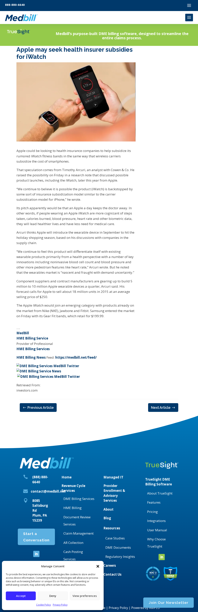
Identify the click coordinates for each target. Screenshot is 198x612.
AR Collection (73, 542)
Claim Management (78, 533)
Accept (21, 596)
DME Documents (118, 547)
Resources (111, 528)
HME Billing (72, 508)
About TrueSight (159, 493)
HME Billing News (31, 357)
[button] (98, 566)
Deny (52, 596)
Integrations (156, 521)
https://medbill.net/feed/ (76, 357)
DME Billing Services (78, 498)
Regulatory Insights (120, 556)
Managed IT (113, 477)
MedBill (22, 333)
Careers (109, 565)
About (108, 509)
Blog (107, 518)
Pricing (152, 511)
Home (66, 477)
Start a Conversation (36, 536)
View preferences (85, 596)
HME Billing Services (33, 349)
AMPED (154, 608)
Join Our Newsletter (168, 602)
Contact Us (112, 574)
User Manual (157, 530)
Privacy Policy (60, 604)
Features (153, 502)
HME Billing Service (32, 338)
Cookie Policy (43, 604)
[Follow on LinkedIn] (36, 554)
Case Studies (115, 538)
